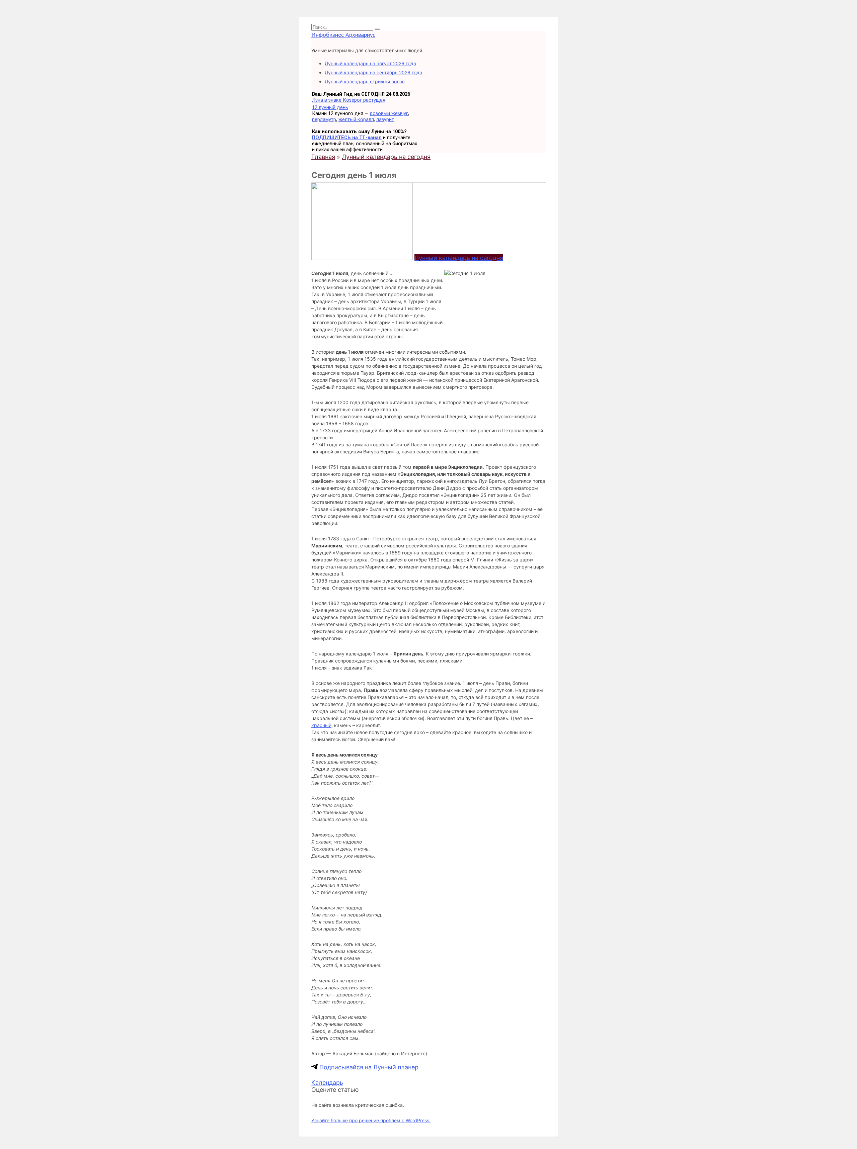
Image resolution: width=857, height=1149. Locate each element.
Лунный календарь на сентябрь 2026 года (373, 72)
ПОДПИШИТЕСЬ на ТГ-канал (347, 138)
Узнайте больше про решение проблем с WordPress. (371, 1120)
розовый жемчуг (389, 113)
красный (321, 725)
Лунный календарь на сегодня (458, 257)
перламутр (324, 119)
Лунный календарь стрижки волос (365, 81)
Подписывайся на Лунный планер (368, 1067)
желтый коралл (356, 119)
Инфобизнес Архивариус (343, 34)
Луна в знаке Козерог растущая (348, 100)
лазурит (385, 119)
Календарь (327, 1082)
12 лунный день (330, 107)
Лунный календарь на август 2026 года (370, 63)
